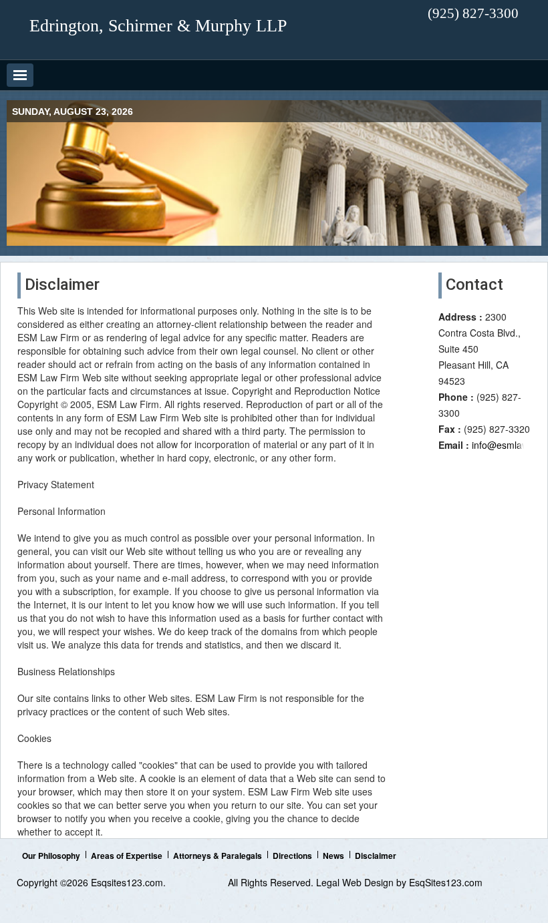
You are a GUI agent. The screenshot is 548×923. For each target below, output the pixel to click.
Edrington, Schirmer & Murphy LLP (158, 25)
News (333, 856)
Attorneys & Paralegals (217, 856)
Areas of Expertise (126, 856)
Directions (292, 856)
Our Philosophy (51, 856)
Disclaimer (375, 856)
